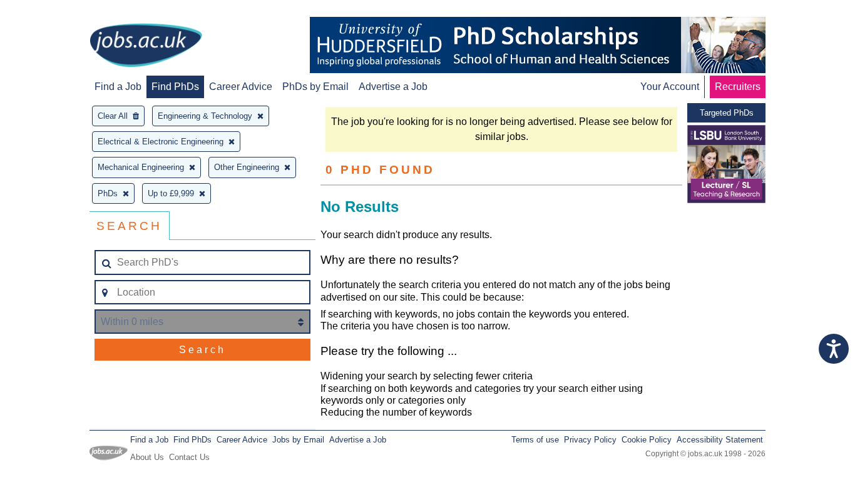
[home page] (146, 46)
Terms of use (535, 439)
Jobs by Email (298, 439)
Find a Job (118, 86)
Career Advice (240, 86)
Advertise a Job (393, 86)
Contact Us (189, 457)
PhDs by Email (315, 86)
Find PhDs (175, 86)
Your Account (669, 86)
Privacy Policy (590, 439)
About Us (147, 457)
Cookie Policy (647, 439)
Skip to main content (50, 11)
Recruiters (737, 86)
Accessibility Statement (720, 439)
